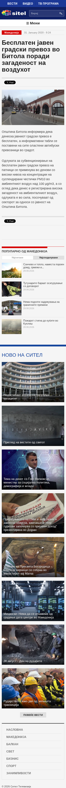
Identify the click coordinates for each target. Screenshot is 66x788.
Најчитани (17, 257)
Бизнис (12, 758)
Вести (12, 3)
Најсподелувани (48, 257)
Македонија (16, 736)
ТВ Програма (48, 3)
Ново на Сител (22, 355)
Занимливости (18, 773)
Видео (28, 3)
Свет (10, 751)
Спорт (11, 765)
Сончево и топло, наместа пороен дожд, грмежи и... (43, 266)
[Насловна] (14, 14)
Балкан (12, 744)
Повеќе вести (33, 715)
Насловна (14, 729)
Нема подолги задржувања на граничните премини (41, 303)
